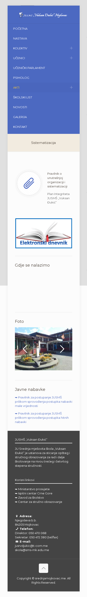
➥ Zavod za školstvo (29, 497)
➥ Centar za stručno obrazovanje (38, 502)
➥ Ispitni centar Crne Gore (33, 493)
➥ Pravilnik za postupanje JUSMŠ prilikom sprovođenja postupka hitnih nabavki (42, 418)
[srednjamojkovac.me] (43, 14)
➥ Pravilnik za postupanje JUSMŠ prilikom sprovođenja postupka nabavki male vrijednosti (43, 402)
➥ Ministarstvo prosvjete (32, 489)
